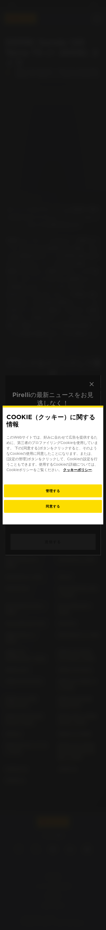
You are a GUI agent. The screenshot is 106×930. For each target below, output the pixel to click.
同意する (53, 506)
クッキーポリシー (77, 470)
